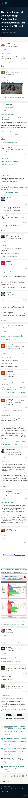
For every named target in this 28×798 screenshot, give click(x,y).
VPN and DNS (7, 734)
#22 (26, 77)
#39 (26, 673)
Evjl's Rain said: (5, 131)
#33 (26, 407)
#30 (26, 332)
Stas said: (4, 245)
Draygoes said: (5, 272)
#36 (26, 536)
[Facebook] (24, 795)
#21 (26, 50)
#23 (26, 111)
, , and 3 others (13, 624)
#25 (26, 204)
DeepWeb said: (5, 695)
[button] (2, 3)
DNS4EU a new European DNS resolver (14, 766)
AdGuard (6, 762)
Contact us (4, 788)
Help (23, 788)
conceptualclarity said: (7, 114)
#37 (26, 636)
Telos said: (4, 461)
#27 (26, 242)
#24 (26, 154)
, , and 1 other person (13, 98)
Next (19, 715)
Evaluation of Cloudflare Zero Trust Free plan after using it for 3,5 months (14, 728)
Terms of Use (10, 788)
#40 (26, 691)
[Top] (6, 791)
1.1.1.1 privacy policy (13, 253)
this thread (5, 701)
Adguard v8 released (12, 758)
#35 (26, 498)
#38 (26, 654)
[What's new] (22, 3)
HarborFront (5, 32)
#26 (26, 222)
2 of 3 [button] (14, 715)
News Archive (7, 744)
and (8, 66)
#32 (26, 380)
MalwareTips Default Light (8, 786)
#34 (26, 457)
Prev (9, 715)
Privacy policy (18, 788)
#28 (26, 268)
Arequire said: (5, 53)
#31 (26, 353)
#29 (26, 299)
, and (10, 192)
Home (2, 791)
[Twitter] (26, 795)
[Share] (24, 50)
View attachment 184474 (8, 164)
